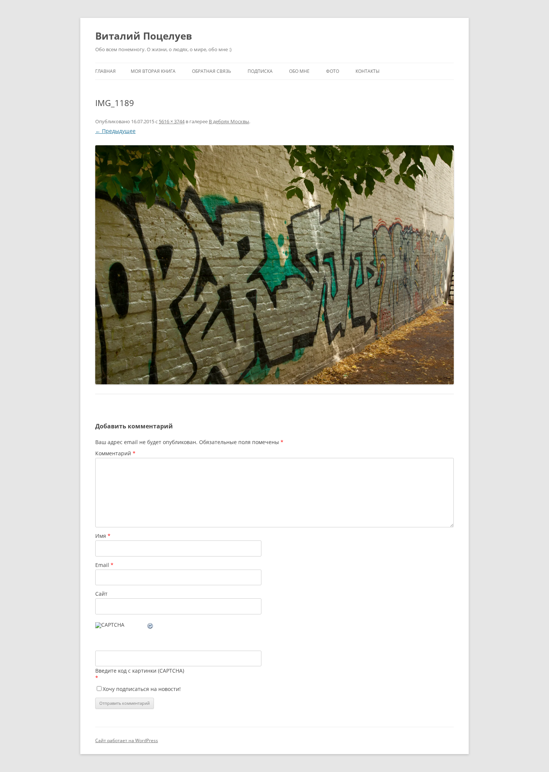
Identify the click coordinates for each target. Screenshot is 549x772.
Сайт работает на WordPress (126, 740)
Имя (103, 535)
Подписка (260, 71)
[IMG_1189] (274, 264)
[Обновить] (150, 626)
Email (104, 564)
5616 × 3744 (171, 121)
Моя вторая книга (153, 71)
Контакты (367, 71)
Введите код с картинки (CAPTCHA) (139, 670)
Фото (332, 71)
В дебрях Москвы (229, 121)
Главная (105, 71)
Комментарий (115, 453)
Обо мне (299, 71)
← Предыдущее (115, 130)
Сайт (101, 593)
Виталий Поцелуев (143, 36)
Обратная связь (211, 71)
